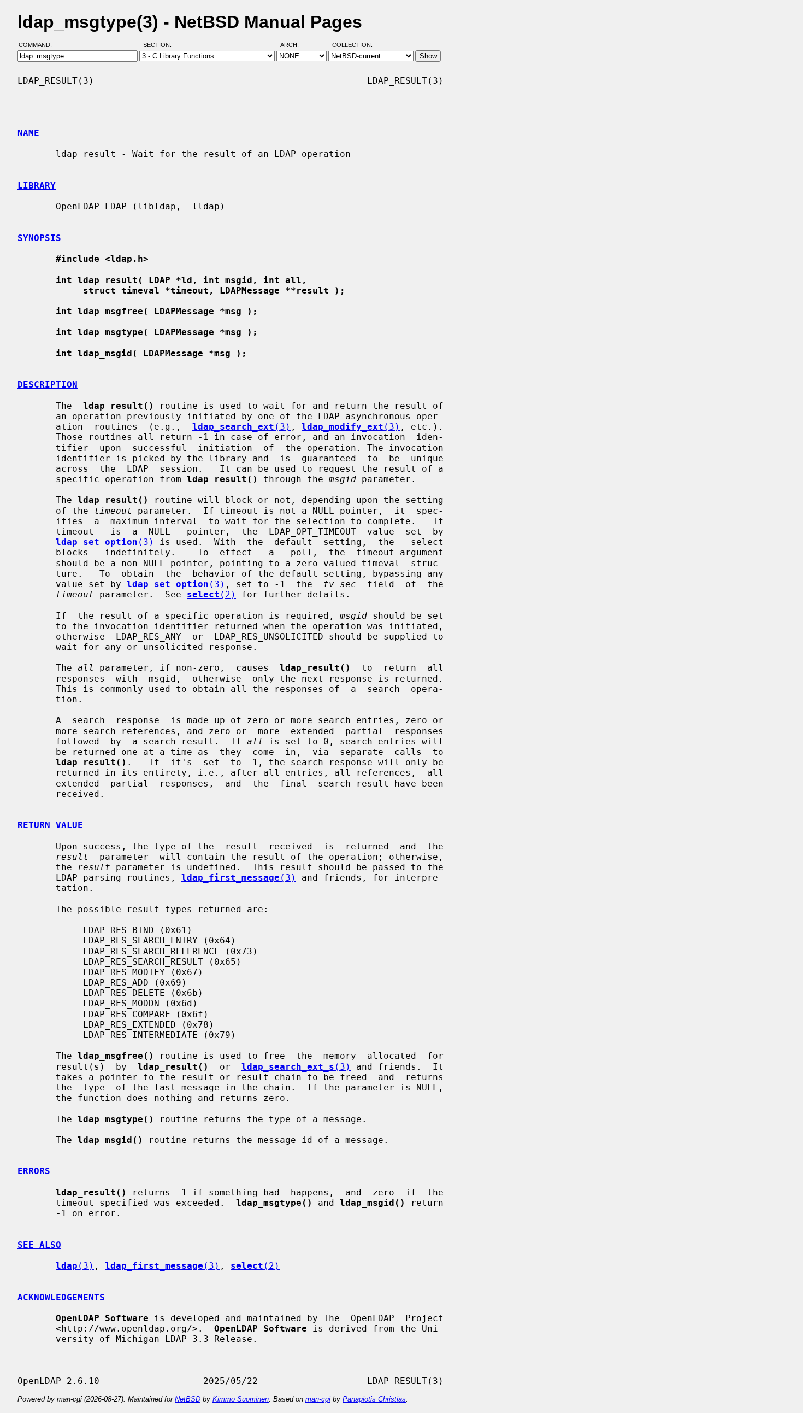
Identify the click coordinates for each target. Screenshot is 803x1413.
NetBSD (187, 1399)
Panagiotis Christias (374, 1399)
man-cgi (317, 1399)
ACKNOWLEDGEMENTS (61, 1297)
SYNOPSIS (39, 238)
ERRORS (33, 1171)
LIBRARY (36, 185)
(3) (241, 426)
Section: (159, 45)
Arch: (294, 45)
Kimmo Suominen (240, 1399)
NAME (28, 133)
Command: (38, 45)
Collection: (352, 45)
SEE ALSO (39, 1245)
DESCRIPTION (47, 384)
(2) (211, 594)
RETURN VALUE (50, 825)
